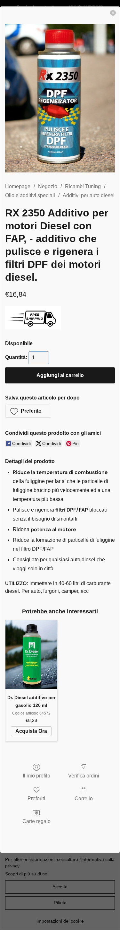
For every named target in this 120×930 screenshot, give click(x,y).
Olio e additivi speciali (30, 195)
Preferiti (36, 798)
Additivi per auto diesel (89, 195)
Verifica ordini (83, 775)
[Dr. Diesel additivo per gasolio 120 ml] (31, 654)
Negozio (47, 186)
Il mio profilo (36, 775)
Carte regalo (36, 821)
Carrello (84, 798)
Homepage (17, 186)
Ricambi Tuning (83, 186)
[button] (28, 411)
